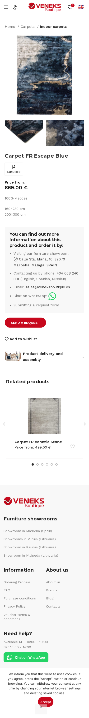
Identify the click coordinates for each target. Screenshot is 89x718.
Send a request (25, 322)
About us (53, 582)
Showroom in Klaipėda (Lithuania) (31, 555)
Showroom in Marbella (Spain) (28, 531)
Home (10, 27)
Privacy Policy (14, 606)
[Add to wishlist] (72, 446)
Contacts (53, 606)
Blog (49, 598)
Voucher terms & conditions (17, 617)
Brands (51, 590)
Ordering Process (17, 582)
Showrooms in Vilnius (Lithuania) (30, 539)
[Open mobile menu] (6, 7)
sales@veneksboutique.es (47, 287)
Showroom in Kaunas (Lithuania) (30, 547)
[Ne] (41, 709)
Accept (45, 702)
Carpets (28, 27)
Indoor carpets (53, 27)
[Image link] (52, 296)
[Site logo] (44, 7)
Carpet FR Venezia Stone (38, 441)
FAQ (7, 590)
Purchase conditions (20, 598)
